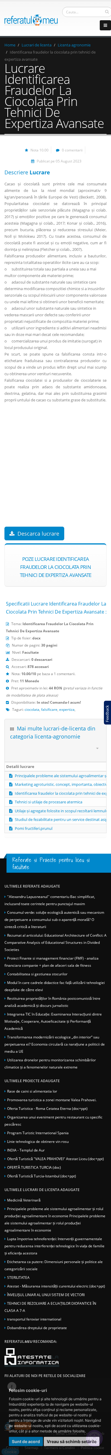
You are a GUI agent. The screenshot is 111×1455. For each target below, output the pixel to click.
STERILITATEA (18, 1277)
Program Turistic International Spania (38, 1132)
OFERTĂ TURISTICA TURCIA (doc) (34, 1167)
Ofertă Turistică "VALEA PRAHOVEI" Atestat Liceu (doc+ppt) (55, 1158)
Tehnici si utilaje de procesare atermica (48, 802)
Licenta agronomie (74, 45)
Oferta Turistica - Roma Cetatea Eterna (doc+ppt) (47, 1108)
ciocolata (32, 709)
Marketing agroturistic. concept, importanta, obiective (62, 784)
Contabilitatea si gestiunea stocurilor (37, 973)
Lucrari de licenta (37, 45)
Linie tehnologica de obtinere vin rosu (38, 1141)
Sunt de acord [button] (26, 1441)
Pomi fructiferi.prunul (33, 828)
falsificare (49, 709)
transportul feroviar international (34, 1319)
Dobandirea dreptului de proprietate (37, 1327)
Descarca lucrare (38, 533)
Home (9, 45)
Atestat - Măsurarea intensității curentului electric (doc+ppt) (56, 1286)
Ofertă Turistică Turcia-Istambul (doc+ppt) (41, 1176)
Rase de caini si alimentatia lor (32, 1091)
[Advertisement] (55, 471)
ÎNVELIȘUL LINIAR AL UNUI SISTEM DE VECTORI (46, 1294)
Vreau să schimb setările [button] (71, 1441)
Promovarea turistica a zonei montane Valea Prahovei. (51, 1099)
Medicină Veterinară (24, 1200)
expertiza (67, 709)
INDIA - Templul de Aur (26, 1150)
